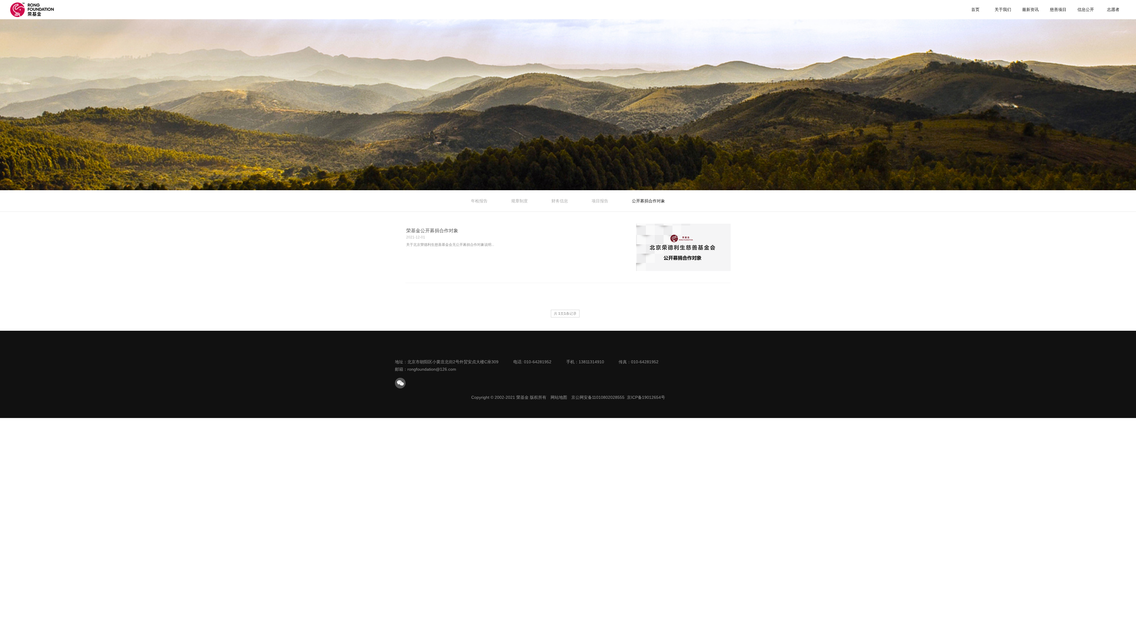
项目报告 (600, 201)
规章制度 (519, 201)
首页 (975, 9)
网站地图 (559, 397)
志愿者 (1113, 9)
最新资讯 (1030, 9)
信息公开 (1085, 9)
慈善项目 (1058, 9)
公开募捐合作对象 (648, 201)
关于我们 (1003, 9)
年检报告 (479, 201)
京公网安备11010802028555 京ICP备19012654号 (618, 397)
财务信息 (559, 201)
